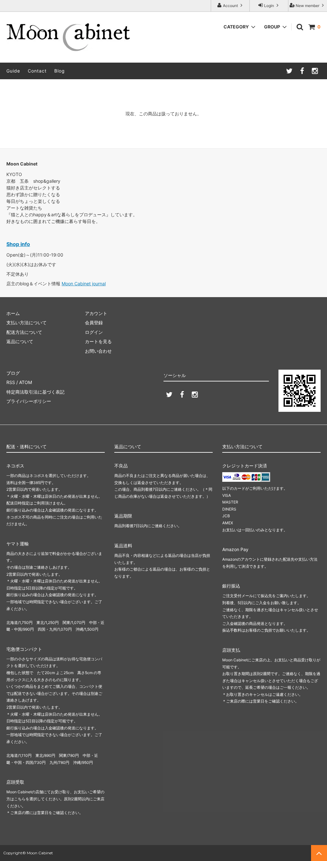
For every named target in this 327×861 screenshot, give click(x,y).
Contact (37, 70)
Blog (59, 70)
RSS (10, 382)
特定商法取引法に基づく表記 (35, 392)
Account (230, 5)
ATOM (25, 382)
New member (307, 5)
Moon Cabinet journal (84, 283)
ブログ (13, 373)
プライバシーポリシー (28, 401)
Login (269, 5)
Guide (13, 70)
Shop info (18, 244)
